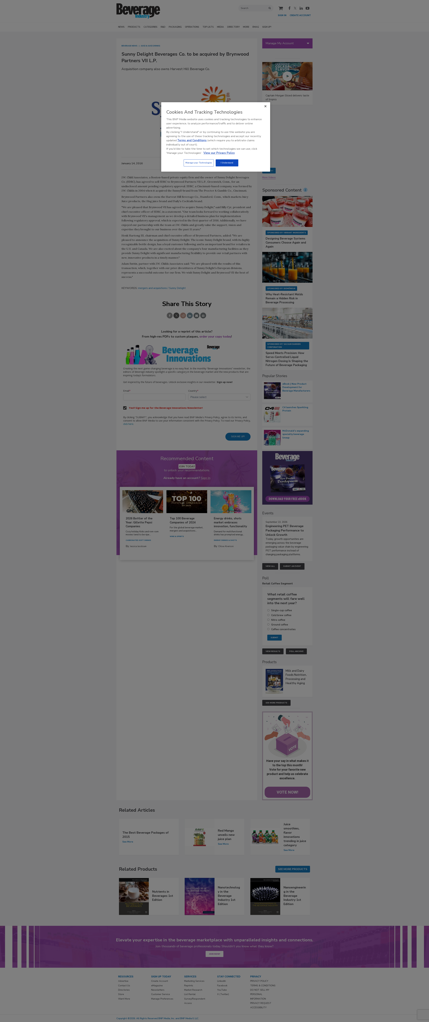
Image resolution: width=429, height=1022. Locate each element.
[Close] (265, 106)
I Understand (227, 162)
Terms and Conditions (192, 140)
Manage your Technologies (199, 162)
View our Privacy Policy (219, 153)
